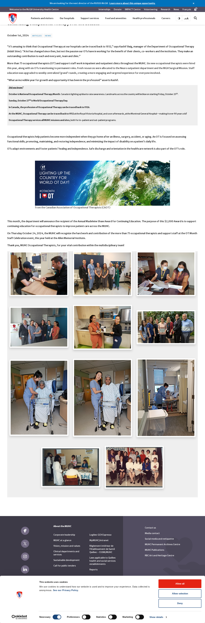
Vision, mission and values (66, 546)
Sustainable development (66, 560)
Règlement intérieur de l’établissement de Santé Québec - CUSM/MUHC (102, 549)
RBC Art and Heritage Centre (159, 555)
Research (165, 9)
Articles (37, 36)
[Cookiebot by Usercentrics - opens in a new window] (19, 617)
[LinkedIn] (25, 569)
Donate (117, 9)
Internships (104, 9)
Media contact (152, 533)
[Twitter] (25, 544)
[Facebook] (25, 531)
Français (186, 9)
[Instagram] (25, 556)
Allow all (179, 583)
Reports (93, 569)
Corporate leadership (64, 534)
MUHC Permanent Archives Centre (162, 544)
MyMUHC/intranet (99, 540)
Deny (180, 603)
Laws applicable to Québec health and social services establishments (102, 560)
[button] (42, 18)
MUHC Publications (154, 550)
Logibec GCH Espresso (100, 534)
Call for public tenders (64, 565)
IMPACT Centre (132, 9)
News (176, 9)
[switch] (86, 617)
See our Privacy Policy (65, 590)
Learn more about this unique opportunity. (132, 3)
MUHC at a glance (62, 540)
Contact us (150, 527)
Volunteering (150, 9)
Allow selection (180, 593)
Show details (156, 617)
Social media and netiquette (159, 538)
